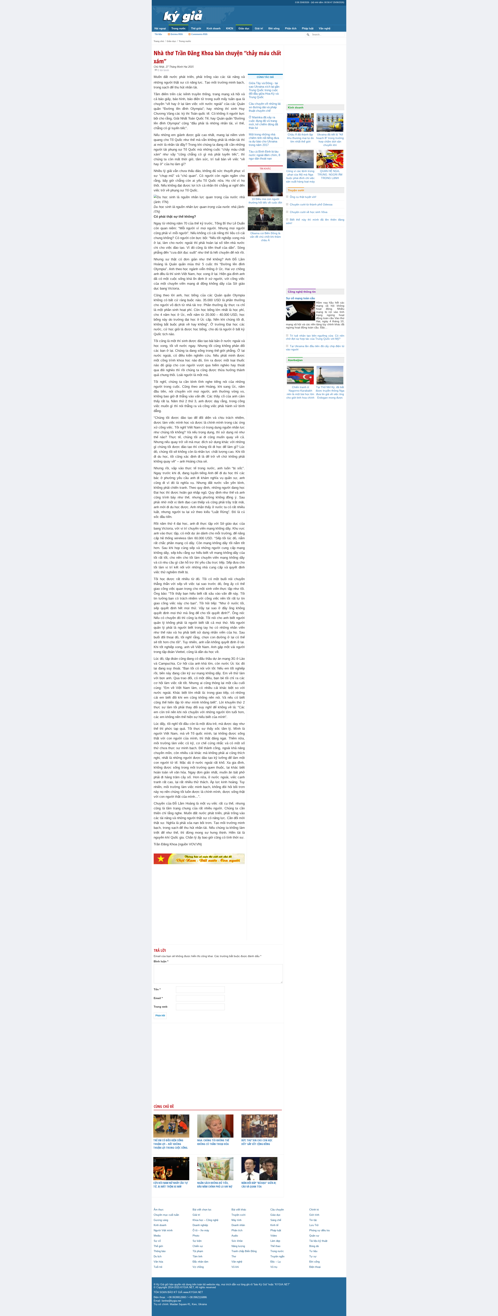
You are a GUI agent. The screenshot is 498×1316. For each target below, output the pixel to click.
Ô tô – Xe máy (201, 1230)
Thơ (233, 1256)
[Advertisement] (199, 910)
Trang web (160, 1006)
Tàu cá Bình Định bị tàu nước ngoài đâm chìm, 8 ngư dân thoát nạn (264, 155)
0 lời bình (163, 70)
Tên (157, 989)
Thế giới (196, 28)
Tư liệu (313, 1251)
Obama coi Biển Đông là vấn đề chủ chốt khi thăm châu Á (265, 237)
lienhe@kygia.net (171, 1300)
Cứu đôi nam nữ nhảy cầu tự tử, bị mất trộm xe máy (170, 1184)
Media (157, 1235)
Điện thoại (315, 1267)
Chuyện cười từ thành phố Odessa (311, 204)
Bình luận (161, 961)
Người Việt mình (163, 1230)
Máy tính (236, 1220)
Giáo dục (243, 28)
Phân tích (290, 28)
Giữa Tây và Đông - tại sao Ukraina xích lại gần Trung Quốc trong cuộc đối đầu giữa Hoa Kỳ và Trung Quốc (264, 90)
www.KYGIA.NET (193, 1292)
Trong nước (178, 28)
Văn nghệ (324, 28)
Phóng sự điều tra (319, 1230)
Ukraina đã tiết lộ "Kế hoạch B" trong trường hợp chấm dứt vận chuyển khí (330, 140)
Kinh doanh (214, 28)
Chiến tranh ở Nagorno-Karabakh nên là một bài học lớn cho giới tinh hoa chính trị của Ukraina (300, 394)
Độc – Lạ (275, 1261)
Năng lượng (238, 1246)
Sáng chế (275, 1220)
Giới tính (314, 1215)
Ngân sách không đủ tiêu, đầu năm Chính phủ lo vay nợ (214, 1184)
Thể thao (275, 1246)
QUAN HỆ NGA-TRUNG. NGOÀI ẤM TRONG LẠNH (329, 174)
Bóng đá (314, 1246)
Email (158, 998)
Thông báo (160, 1251)
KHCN (229, 28)
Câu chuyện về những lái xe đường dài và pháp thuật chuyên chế (265, 107)
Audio (234, 1235)
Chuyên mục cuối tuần (166, 1215)
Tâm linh (197, 1256)
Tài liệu (158, 34)
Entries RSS (177, 34)
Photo (196, 1235)
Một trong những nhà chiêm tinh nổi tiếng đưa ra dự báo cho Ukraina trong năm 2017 (264, 140)
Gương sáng (161, 1220)
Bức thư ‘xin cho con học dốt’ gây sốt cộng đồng (256, 1142)
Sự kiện (197, 1241)
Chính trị (314, 1209)
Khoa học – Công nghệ (205, 1220)
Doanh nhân (238, 1225)
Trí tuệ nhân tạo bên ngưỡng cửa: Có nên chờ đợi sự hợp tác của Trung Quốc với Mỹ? (315, 337)
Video (273, 1235)
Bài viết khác (238, 1209)
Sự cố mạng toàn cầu (300, 298)
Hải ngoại (160, 28)
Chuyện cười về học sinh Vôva (308, 212)
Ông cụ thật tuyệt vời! (303, 196)
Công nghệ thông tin (302, 291)
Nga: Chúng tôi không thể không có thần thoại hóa (213, 1142)
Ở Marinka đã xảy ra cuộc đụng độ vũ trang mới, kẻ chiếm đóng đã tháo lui (263, 122)
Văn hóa (158, 1261)
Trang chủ (159, 41)
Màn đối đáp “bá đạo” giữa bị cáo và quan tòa (258, 1184)
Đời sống (274, 28)
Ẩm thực (159, 1209)
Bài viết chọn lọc (202, 1209)
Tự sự (313, 1256)
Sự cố (157, 1241)
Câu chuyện (277, 1209)
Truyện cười (296, 190)
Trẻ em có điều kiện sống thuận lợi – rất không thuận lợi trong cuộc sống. (170, 1143)
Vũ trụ (273, 1267)
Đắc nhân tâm (200, 1261)
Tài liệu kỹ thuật (318, 1241)
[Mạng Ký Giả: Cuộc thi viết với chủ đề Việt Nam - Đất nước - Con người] (199, 858)
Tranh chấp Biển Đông (244, 1251)
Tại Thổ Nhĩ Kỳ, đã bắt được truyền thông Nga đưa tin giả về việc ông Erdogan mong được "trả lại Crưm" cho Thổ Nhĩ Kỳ (330, 396)
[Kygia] (182, 15)
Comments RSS (199, 34)
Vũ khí (235, 1267)
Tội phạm (198, 1251)
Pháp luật (307, 28)
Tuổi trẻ (158, 1267)
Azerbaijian (295, 360)
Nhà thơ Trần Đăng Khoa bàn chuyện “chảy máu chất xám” (217, 57)
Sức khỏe (237, 1241)
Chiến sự (198, 1246)
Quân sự (314, 1235)
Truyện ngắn (277, 1256)
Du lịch (157, 1256)
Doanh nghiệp (200, 1225)
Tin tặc (313, 1220)
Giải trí (259, 28)
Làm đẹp (275, 1241)
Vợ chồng (198, 1267)
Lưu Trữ (314, 1225)
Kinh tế (274, 1225)
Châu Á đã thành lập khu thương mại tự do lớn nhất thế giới (300, 138)
